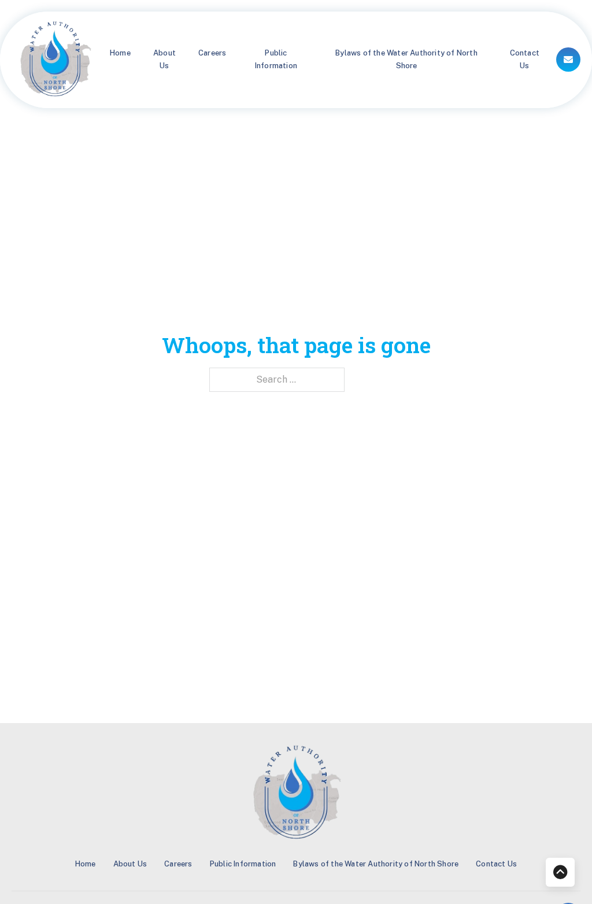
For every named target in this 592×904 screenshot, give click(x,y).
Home (120, 53)
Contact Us (524, 59)
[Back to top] (560, 872)
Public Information (276, 59)
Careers (212, 53)
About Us (164, 59)
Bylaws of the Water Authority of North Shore (406, 59)
